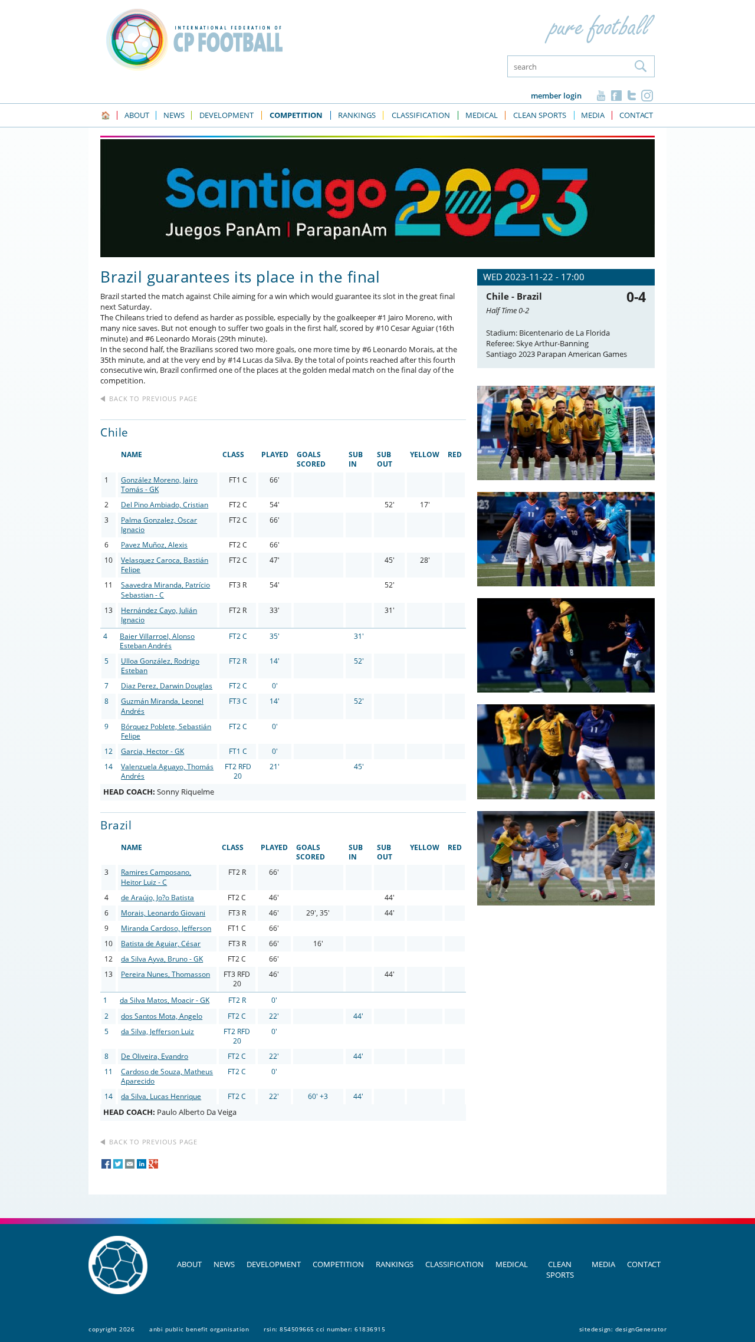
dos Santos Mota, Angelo (161, 1016)
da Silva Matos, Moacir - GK (164, 1000)
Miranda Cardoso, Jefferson (166, 928)
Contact (644, 1264)
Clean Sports (560, 1269)
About (189, 1264)
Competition (338, 1264)
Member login (556, 95)
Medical (511, 1264)
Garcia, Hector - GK (152, 751)
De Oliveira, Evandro (154, 1056)
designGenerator (641, 1329)
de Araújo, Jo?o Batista (157, 897)
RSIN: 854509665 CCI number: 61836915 (324, 1329)
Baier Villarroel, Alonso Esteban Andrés (157, 641)
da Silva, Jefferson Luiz (157, 1031)
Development (274, 1264)
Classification (454, 1264)
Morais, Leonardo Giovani (163, 912)
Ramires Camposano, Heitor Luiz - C (156, 877)
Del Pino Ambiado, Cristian (164, 504)
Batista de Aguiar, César (161, 943)
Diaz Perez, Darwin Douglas (166, 685)
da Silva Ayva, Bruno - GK (162, 958)
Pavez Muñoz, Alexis (154, 544)
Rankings (394, 1264)
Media (603, 1264)
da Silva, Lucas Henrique (161, 1096)
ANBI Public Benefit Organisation (199, 1329)
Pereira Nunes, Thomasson (165, 974)
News (224, 1264)
